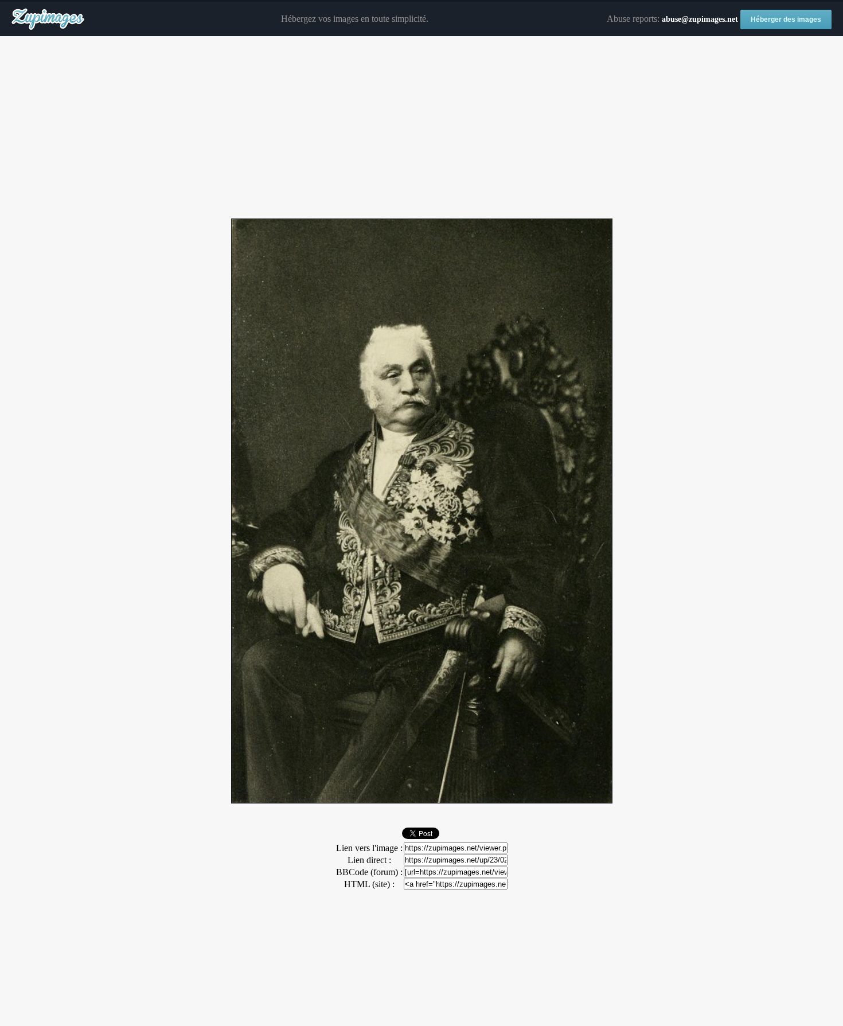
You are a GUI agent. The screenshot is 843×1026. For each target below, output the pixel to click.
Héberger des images (786, 19)
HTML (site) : (369, 884)
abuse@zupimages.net (700, 19)
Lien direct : (369, 860)
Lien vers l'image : (369, 848)
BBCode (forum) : (369, 872)
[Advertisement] (421, 128)
